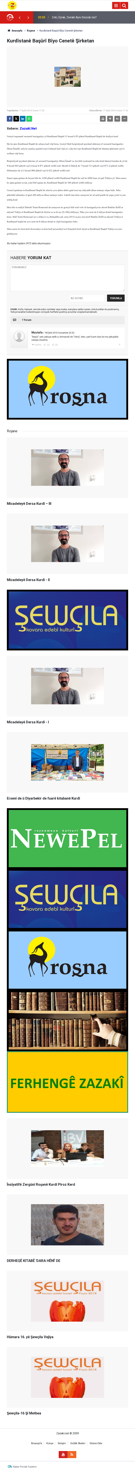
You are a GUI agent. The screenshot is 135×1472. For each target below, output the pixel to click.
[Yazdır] (103, 118)
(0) (48, 345)
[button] (110, 118)
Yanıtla (37, 345)
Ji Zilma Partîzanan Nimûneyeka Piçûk (75, 17)
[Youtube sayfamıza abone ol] (63, 1454)
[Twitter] (16, 118)
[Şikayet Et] (119, 344)
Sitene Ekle (96, 1443)
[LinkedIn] (22, 118)
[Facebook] (9, 118)
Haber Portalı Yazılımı (25, 1466)
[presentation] (19, 17)
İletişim (62, 1443)
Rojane (31, 30)
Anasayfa (16, 30)
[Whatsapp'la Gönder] (29, 118)
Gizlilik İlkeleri (77, 1443)
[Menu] (116, 5)
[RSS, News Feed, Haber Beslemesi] (72, 1454)
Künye (49, 1443)
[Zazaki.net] (12, 5)
